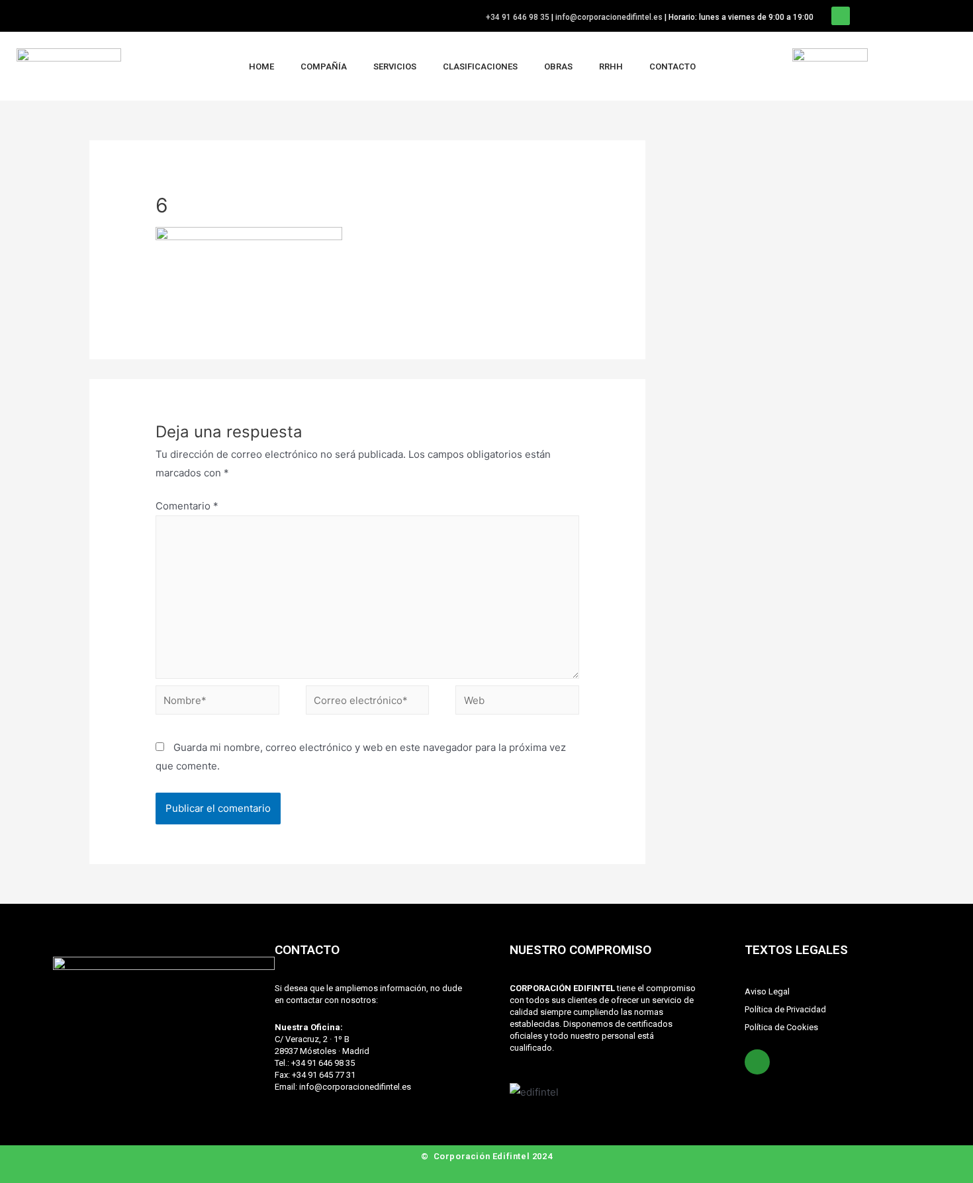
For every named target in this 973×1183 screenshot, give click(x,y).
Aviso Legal (767, 991)
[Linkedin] (840, 16)
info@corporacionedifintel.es (609, 17)
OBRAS (558, 66)
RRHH (611, 66)
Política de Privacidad (785, 1009)
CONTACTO (672, 66)
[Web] (517, 702)
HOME (261, 66)
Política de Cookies (781, 1027)
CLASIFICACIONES (480, 66)
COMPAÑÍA (324, 66)
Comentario (187, 506)
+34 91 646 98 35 (517, 17)
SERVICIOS (394, 66)
